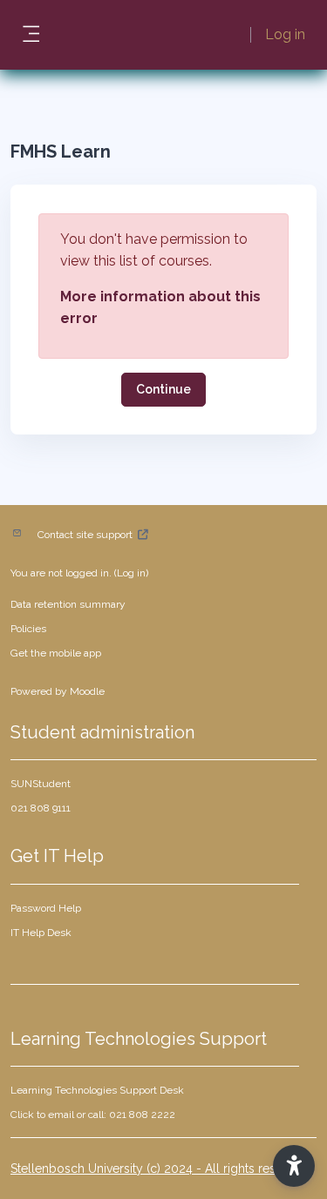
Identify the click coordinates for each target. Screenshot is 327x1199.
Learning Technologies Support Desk (97, 1090)
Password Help (45, 908)
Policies (28, 629)
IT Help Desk (41, 932)
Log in (285, 34)
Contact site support (85, 535)
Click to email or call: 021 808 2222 (92, 1114)
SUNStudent (40, 784)
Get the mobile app (55, 653)
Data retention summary (68, 604)
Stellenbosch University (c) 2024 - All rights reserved (159, 1168)
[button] (294, 1166)
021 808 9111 (40, 808)
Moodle (87, 691)
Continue (163, 389)
